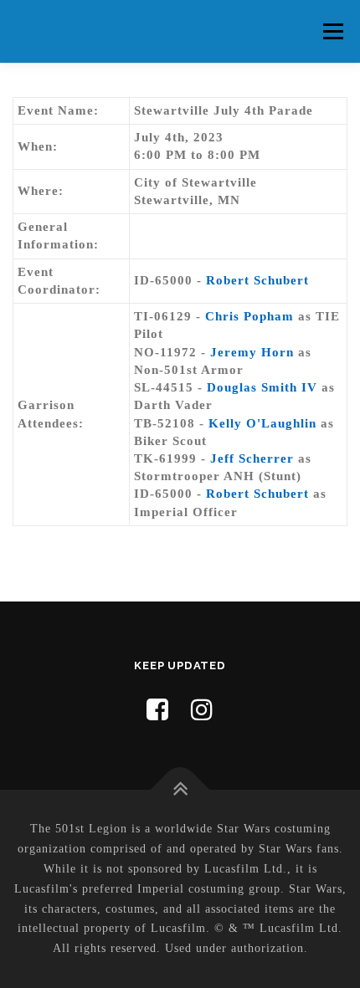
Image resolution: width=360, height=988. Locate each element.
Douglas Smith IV (262, 387)
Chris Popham (249, 316)
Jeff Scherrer (252, 458)
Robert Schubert (257, 280)
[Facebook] (158, 710)
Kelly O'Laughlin (262, 423)
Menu (332, 31)
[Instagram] (202, 710)
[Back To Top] (180, 790)
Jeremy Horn (252, 352)
